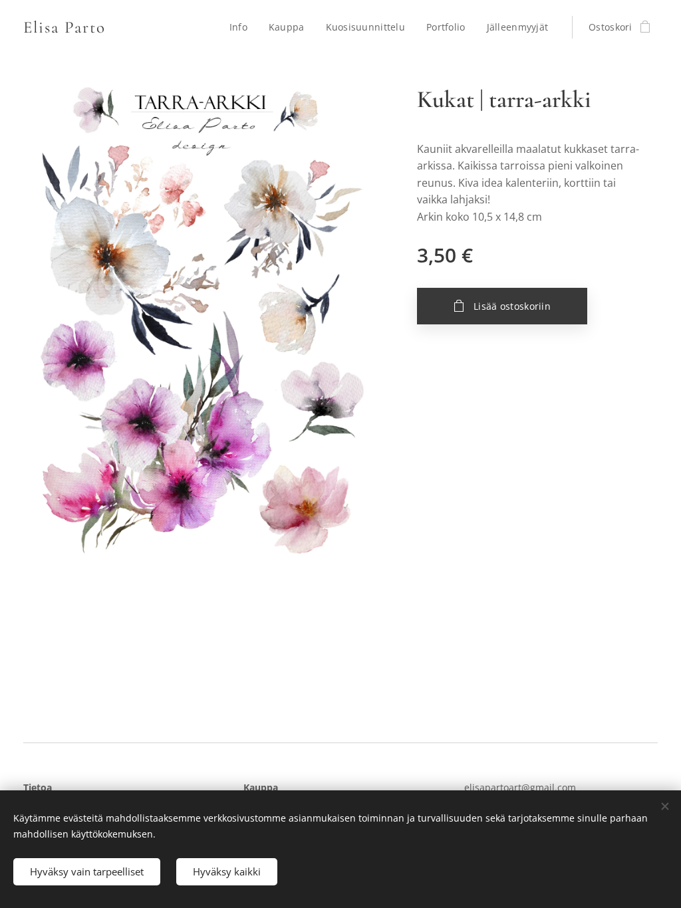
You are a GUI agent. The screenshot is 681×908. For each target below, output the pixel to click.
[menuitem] (242, 27)
